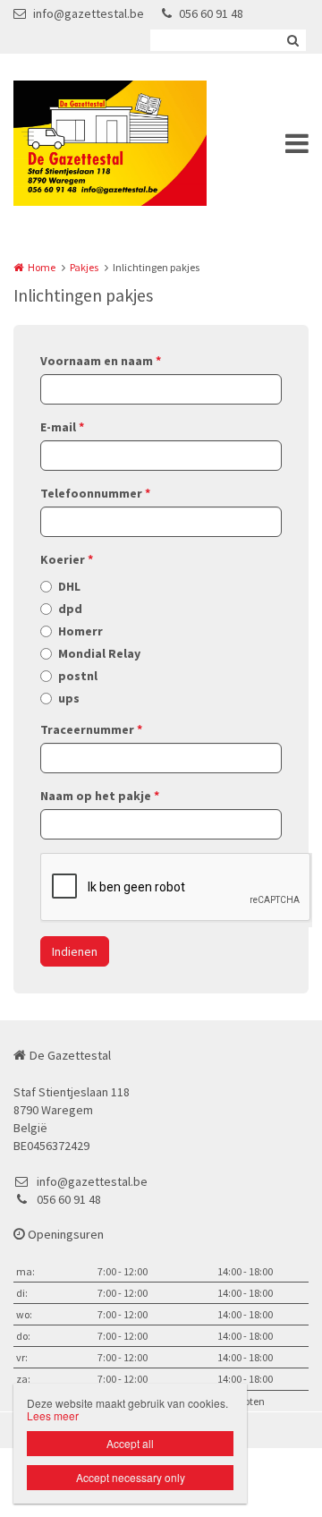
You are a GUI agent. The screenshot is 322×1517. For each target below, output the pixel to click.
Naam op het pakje (99, 796)
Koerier (66, 559)
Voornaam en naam (100, 361)
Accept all (130, 1443)
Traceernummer (91, 729)
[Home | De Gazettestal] (136, 143)
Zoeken (292, 40)
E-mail (62, 427)
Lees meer (53, 1415)
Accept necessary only (130, 1477)
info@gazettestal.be (88, 13)
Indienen (74, 951)
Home (41, 267)
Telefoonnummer (95, 493)
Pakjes (84, 267)
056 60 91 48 (211, 13)
